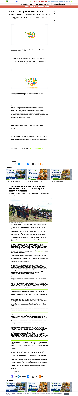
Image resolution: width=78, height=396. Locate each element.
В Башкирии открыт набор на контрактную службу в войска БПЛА (39, 6)
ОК (63, 1)
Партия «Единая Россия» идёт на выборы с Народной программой (59, 4)
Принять (66, 393)
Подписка (44, 1)
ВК (60, 1)
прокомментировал (40, 251)
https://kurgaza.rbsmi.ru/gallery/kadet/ (37, 148)
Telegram (55, 1)
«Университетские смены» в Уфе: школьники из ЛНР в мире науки (42, 4)
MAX (68, 1)
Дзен (50, 1)
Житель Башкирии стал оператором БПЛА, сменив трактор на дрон (27, 4)
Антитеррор (37, 1)
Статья (7, 3)
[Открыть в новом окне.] (14, 164)
